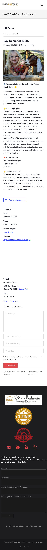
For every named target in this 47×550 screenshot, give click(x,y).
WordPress (39, 542)
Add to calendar (15, 200)
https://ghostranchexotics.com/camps (16, 240)
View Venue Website (10, 301)
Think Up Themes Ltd (18, 542)
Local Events (8, 232)
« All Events (8, 28)
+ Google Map (22, 289)
